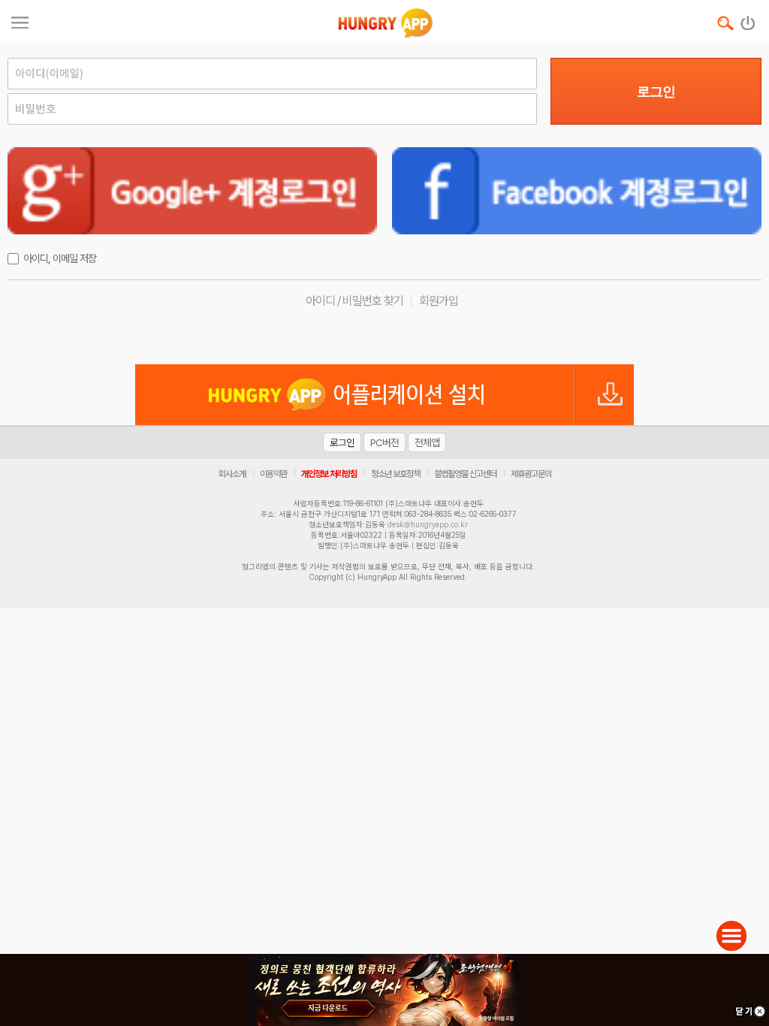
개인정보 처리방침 (329, 474)
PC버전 (384, 442)
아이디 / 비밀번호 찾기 (354, 301)
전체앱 (427, 442)
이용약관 (273, 474)
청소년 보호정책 (395, 474)
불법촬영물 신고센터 (465, 474)
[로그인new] (748, 19)
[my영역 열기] (20, 20)
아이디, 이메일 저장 (59, 258)
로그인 (656, 91)
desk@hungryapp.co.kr (428, 524)
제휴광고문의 (531, 474)
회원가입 (438, 301)
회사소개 (232, 474)
